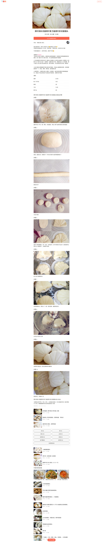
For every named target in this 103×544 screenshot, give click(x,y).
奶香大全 (61, 437)
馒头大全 (42, 434)
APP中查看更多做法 (51, 38)
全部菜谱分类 (51, 443)
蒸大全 (60, 430)
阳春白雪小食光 (40, 42)
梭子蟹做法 (42, 440)
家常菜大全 (42, 437)
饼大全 (42, 430)
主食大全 (61, 434)
